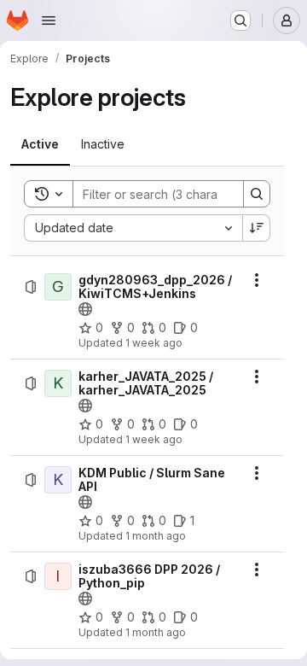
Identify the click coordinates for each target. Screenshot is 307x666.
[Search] (256, 193)
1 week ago (153, 342)
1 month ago (155, 535)
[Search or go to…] (240, 20)
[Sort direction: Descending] (256, 228)
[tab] (40, 144)
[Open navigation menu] (48, 20)
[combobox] (133, 228)
